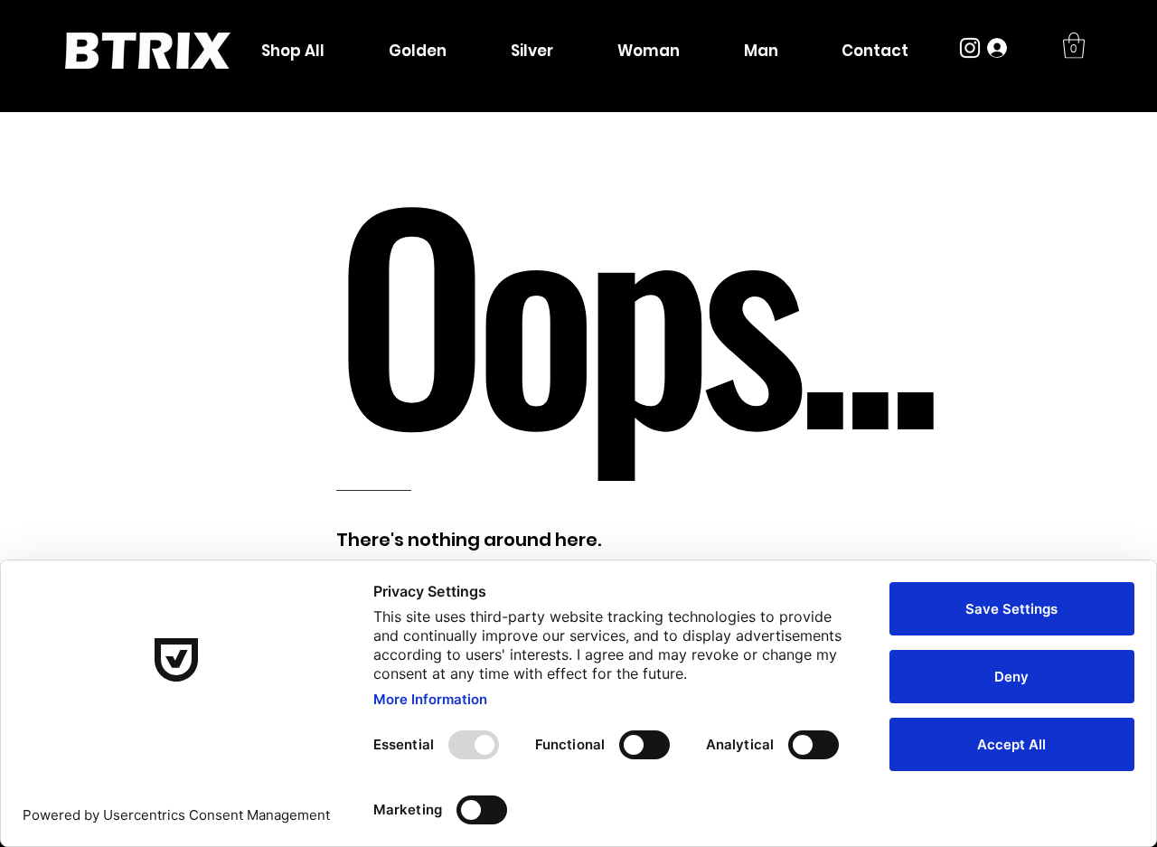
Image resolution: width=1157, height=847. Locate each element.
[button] (1074, 46)
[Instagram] (969, 47)
